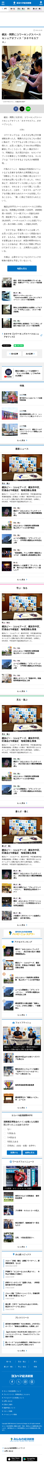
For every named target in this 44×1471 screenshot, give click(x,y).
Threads (31, 1381)
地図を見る (22, 268)
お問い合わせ (8, 1401)
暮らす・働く (37, 8)
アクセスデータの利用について (14, 1398)
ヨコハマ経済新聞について (12, 1391)
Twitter (18, 1381)
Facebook (12, 1381)
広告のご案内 (8, 1404)
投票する (14, 1152)
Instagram (25, 1381)
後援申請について (9, 1408)
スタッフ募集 (8, 1411)
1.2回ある (11, 1133)
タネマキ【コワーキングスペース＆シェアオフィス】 (21, 335)
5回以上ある (12, 1141)
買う (28, 8)
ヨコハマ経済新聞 (22, 3)
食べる (13, 8)
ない (9, 1129)
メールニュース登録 (10, 1414)
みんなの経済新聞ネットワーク (22, 1440)
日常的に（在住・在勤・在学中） (22, 1146)
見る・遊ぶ (21, 8)
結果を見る (29, 1152)
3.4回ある (11, 1137)
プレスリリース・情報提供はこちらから (17, 1394)
